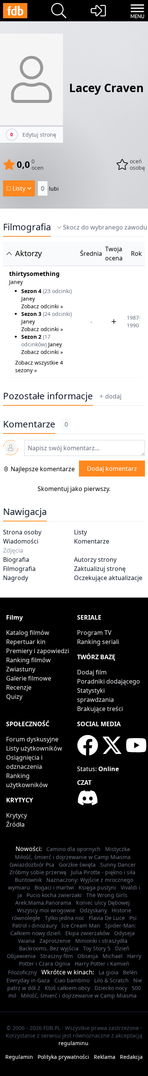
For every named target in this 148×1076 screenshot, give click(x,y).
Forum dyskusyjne (32, 739)
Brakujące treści (100, 709)
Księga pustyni (97, 887)
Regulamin (19, 1056)
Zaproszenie (55, 940)
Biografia (16, 559)
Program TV (94, 632)
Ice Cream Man (80, 925)
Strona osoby (22, 532)
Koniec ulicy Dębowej (103, 902)
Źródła (15, 824)
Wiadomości (20, 541)
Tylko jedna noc (64, 917)
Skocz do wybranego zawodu (105, 227)
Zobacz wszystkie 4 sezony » (39, 366)
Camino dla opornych (73, 849)
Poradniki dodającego (108, 681)
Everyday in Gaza (28, 980)
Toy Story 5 (96, 948)
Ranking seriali (98, 642)
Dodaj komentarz (112, 468)
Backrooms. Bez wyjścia (49, 948)
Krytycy (16, 815)
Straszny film (56, 956)
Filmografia (27, 227)
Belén (130, 972)
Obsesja (87, 956)
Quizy (14, 696)
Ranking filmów (28, 660)
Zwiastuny (20, 669)
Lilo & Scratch (111, 980)
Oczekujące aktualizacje (108, 578)
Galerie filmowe (28, 678)
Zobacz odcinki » (42, 306)
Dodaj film (92, 672)
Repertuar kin (26, 642)
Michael (112, 956)
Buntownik (28, 879)
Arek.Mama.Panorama (43, 902)
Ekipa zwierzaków (87, 933)
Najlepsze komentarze (43, 469)
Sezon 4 (31, 291)
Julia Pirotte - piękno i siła (103, 872)
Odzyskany (93, 910)
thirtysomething (34, 273)
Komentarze (91, 541)
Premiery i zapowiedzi (37, 651)
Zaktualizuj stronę (100, 568)
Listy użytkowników (34, 748)
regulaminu (73, 1043)
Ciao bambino (72, 980)
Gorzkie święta (77, 864)
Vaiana (26, 940)
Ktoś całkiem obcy (67, 988)
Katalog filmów (27, 632)
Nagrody (15, 578)
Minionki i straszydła (101, 940)
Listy (80, 532)
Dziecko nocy (110, 988)
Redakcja (131, 1056)
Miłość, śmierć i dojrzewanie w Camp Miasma (73, 857)
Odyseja (124, 933)
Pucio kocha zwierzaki (54, 895)
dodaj (113, 396)
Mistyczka (117, 849)
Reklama (104, 1056)
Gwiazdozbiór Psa (31, 864)
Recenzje (18, 687)
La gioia (108, 972)
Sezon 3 (31, 313)
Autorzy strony (95, 559)
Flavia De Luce (107, 917)
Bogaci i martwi (54, 887)
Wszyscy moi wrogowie (46, 910)
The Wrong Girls (107, 895)
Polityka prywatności (63, 1056)
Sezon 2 (31, 336)
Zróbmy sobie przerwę (37, 872)
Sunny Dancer (118, 864)
